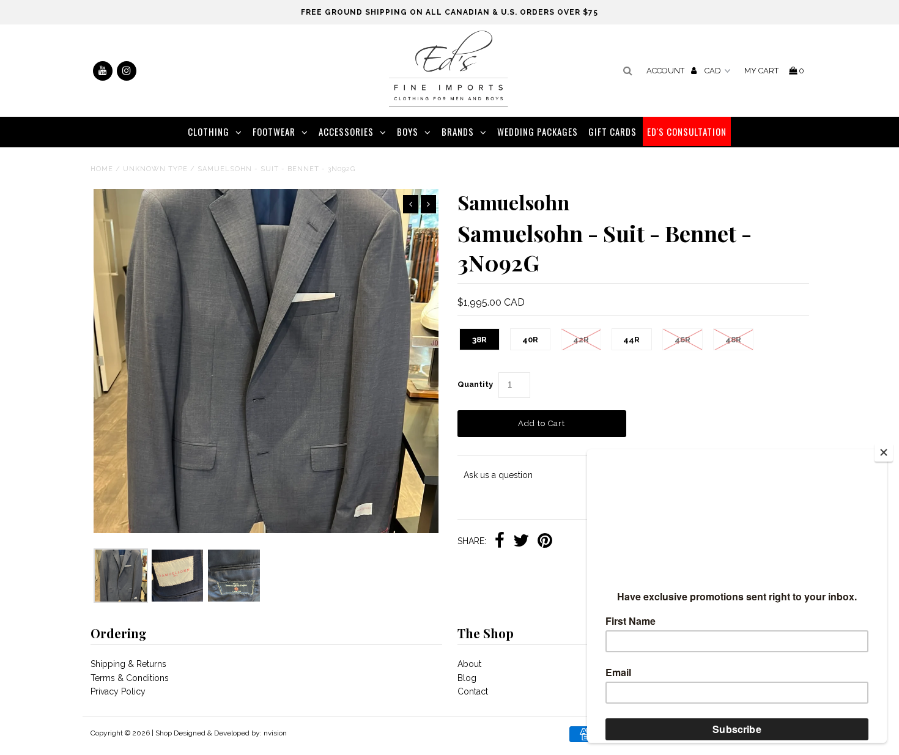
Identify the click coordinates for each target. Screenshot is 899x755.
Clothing (208, 131)
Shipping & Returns (128, 664)
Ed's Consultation (687, 131)
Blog (466, 678)
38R (479, 339)
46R (682, 339)
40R (530, 339)
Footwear (274, 131)
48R (733, 339)
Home (102, 169)
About (469, 664)
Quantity (475, 384)
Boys (407, 131)
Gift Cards (612, 131)
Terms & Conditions (130, 678)
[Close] (884, 452)
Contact (472, 691)
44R (631, 339)
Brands (458, 131)
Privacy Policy (118, 691)
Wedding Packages (537, 131)
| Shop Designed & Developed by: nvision (219, 733)
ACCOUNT (666, 70)
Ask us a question (498, 475)
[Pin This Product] (545, 541)
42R (581, 339)
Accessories (346, 131)
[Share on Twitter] (521, 541)
